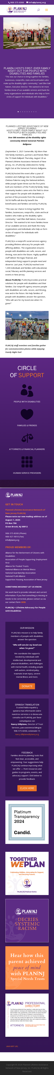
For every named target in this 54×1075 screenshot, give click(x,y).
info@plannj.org (12, 540)
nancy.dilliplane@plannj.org (27, 734)
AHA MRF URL (12, 1046)
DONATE (27, 686)
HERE (23, 602)
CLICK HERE (27, 788)
